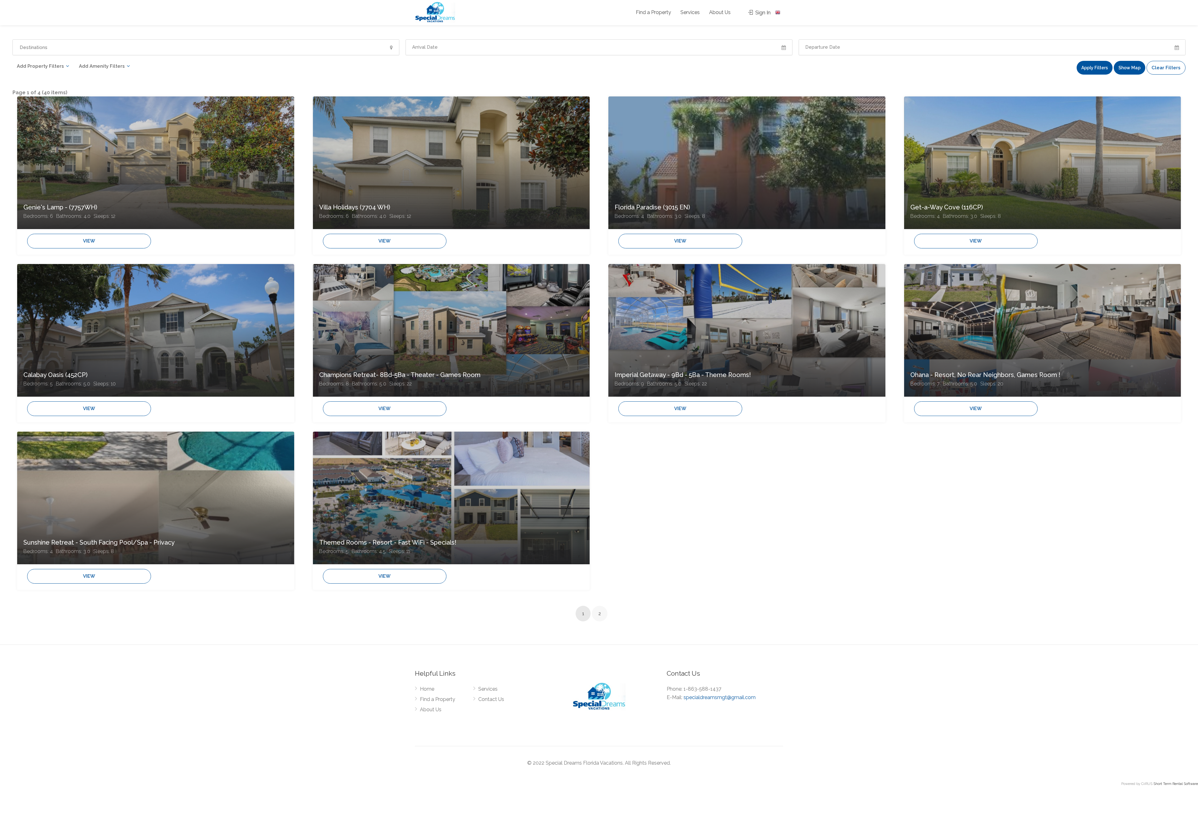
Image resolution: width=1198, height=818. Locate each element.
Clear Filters (1166, 68)
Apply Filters (1094, 67)
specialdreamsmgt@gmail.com (720, 697)
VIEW (89, 241)
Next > (615, 614)
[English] (778, 12)
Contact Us (491, 699)
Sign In (762, 13)
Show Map (1129, 67)
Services (690, 12)
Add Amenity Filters (102, 66)
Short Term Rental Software (1175, 784)
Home (427, 689)
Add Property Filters (40, 66)
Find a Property (653, 12)
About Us (720, 12)
